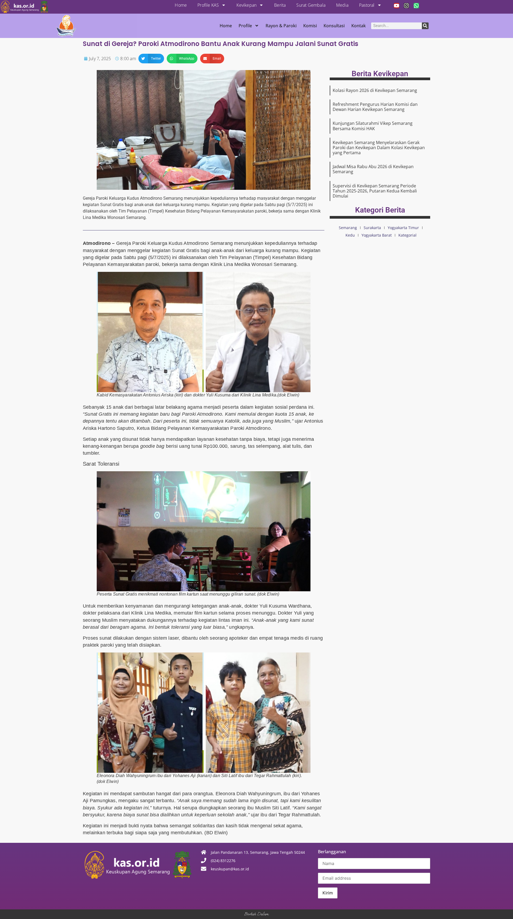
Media (342, 5)
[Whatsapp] (416, 5)
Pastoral (367, 5)
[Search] (425, 25)
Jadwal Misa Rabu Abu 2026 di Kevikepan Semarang (373, 169)
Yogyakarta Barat (377, 235)
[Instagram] (406, 5)
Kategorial (407, 235)
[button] (151, 58)
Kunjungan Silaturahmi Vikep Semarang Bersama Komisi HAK (373, 125)
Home (181, 5)
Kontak (358, 26)
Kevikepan (246, 5)
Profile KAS (208, 5)
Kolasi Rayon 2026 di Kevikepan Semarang (375, 90)
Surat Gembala (310, 5)
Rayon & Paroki (281, 26)
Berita (280, 5)
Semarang (348, 227)
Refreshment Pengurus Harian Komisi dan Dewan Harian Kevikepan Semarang (375, 106)
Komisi (310, 26)
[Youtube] (396, 5)
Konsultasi (334, 26)
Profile (245, 26)
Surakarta (372, 227)
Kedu (350, 235)
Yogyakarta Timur (403, 227)
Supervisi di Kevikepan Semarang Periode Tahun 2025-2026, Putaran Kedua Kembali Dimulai (375, 191)
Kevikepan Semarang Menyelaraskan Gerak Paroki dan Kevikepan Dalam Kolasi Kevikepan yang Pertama (379, 148)
